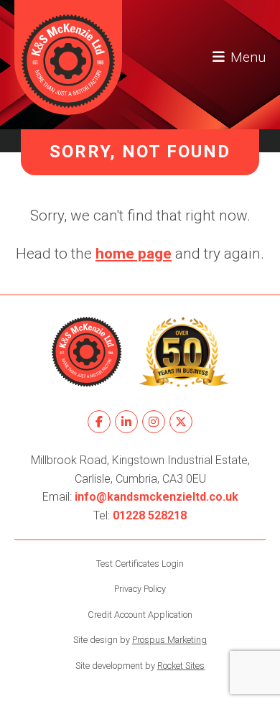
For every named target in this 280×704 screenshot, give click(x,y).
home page (133, 253)
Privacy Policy (140, 588)
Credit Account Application (140, 614)
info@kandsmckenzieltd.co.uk (156, 497)
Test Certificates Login (140, 563)
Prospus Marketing (169, 639)
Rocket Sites (181, 665)
